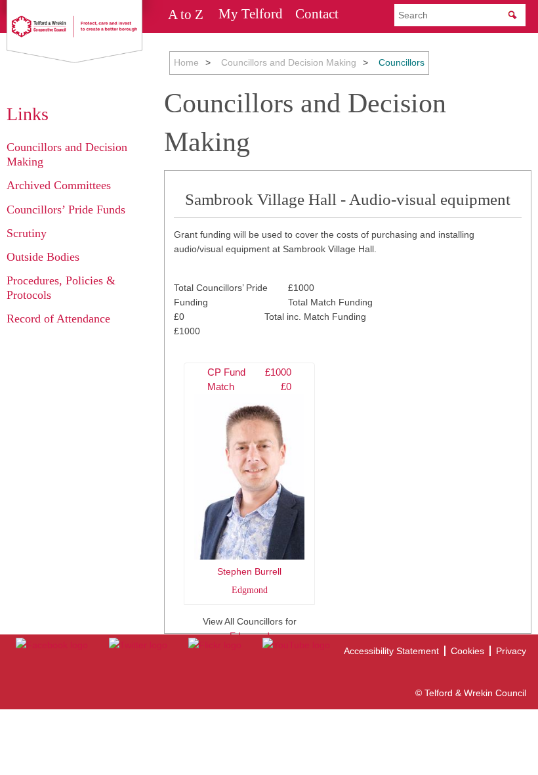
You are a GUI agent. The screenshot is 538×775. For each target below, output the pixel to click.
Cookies (467, 651)
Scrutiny (27, 233)
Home (186, 62)
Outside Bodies (43, 256)
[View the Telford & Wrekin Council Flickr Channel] (215, 645)
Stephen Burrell (249, 480)
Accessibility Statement (391, 651)
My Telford (250, 14)
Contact (317, 14)
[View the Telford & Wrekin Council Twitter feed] (138, 645)
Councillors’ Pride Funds (66, 209)
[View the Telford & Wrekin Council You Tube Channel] (296, 645)
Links (28, 114)
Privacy (511, 651)
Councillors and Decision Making (288, 62)
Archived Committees (59, 185)
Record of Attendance (58, 318)
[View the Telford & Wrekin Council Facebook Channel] (52, 645)
